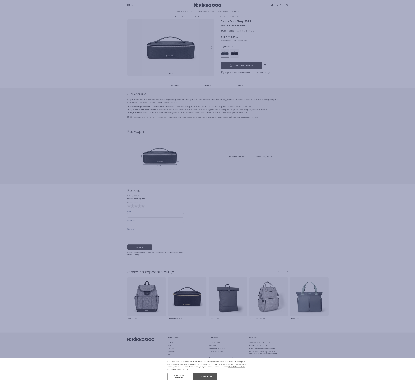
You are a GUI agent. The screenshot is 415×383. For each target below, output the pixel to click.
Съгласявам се (205, 377)
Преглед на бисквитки (179, 376)
